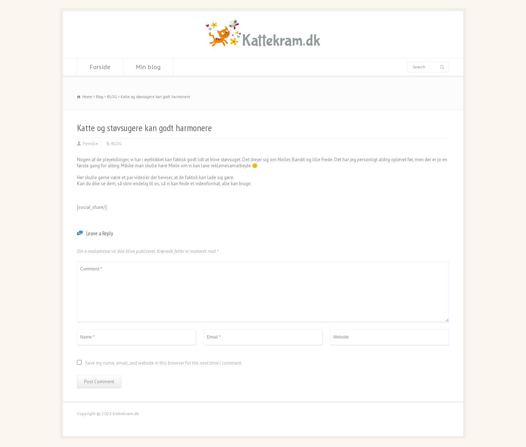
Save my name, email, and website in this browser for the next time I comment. (163, 363)
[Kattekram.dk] (263, 45)
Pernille (90, 143)
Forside (100, 67)
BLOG (116, 143)
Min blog (148, 67)
